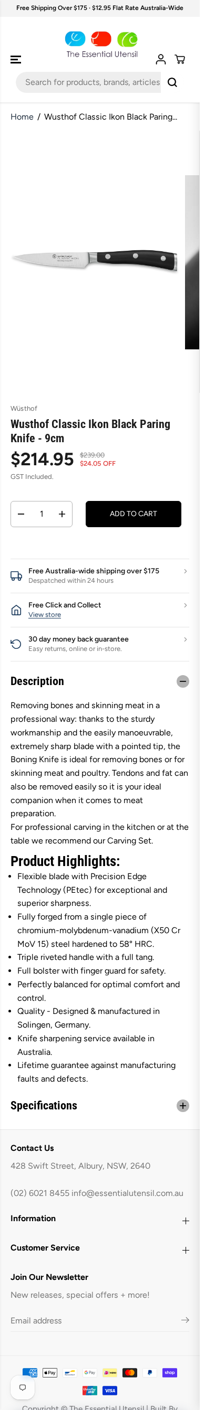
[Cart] (179, 59)
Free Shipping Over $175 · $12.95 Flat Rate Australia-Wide (99, 8)
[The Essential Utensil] (99, 44)
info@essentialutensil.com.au (127, 1193)
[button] (17, 59)
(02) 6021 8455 (40, 1193)
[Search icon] (172, 82)
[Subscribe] (185, 1322)
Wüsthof (24, 408)
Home (22, 117)
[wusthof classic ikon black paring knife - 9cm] (92, 262)
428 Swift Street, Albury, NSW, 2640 (80, 1166)
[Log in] (160, 59)
